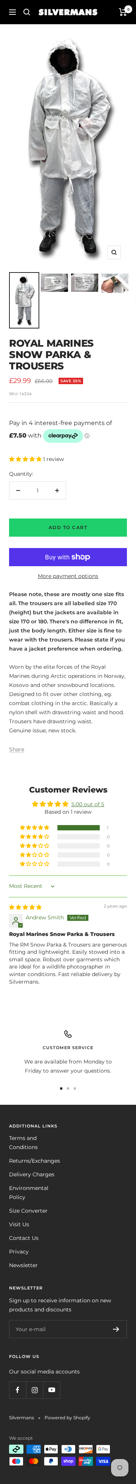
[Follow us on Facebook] (17, 1389)
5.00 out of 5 (87, 804)
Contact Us (24, 1238)
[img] (25, 907)
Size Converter (28, 1210)
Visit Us (19, 1224)
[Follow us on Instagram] (34, 1389)
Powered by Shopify (67, 1417)
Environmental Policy (28, 1193)
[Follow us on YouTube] (51, 1389)
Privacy (19, 1251)
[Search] (26, 12)
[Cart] (123, 12)
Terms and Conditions (23, 1143)
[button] (26, 459)
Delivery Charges (31, 1174)
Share (16, 749)
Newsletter (23, 1265)
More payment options (68, 576)
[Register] (116, 1329)
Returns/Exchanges (34, 1160)
